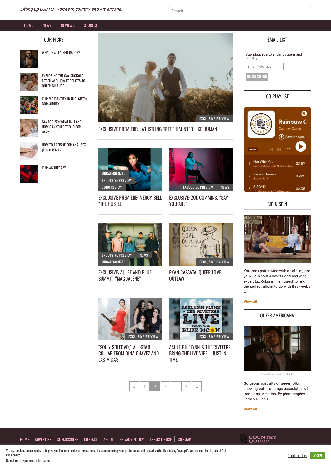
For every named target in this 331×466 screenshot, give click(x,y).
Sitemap (184, 439)
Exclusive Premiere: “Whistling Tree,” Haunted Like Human (157, 129)
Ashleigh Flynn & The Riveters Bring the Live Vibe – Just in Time (199, 353)
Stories (90, 25)
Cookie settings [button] (297, 455)
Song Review (112, 187)
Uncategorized (114, 173)
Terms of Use (161, 439)
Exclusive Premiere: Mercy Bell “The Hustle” (130, 200)
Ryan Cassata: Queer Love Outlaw (195, 275)
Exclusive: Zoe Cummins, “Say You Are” (198, 200)
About (108, 439)
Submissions (67, 439)
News (47, 25)
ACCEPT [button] (317, 455)
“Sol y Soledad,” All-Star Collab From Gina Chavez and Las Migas (128, 353)
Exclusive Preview (214, 118)
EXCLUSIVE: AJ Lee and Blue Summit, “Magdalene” (124, 275)
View (248, 302)
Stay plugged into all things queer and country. (274, 56)
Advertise (43, 439)
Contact (91, 439)
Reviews (68, 25)
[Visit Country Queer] (258, 439)
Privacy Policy (131, 439)
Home (28, 25)
